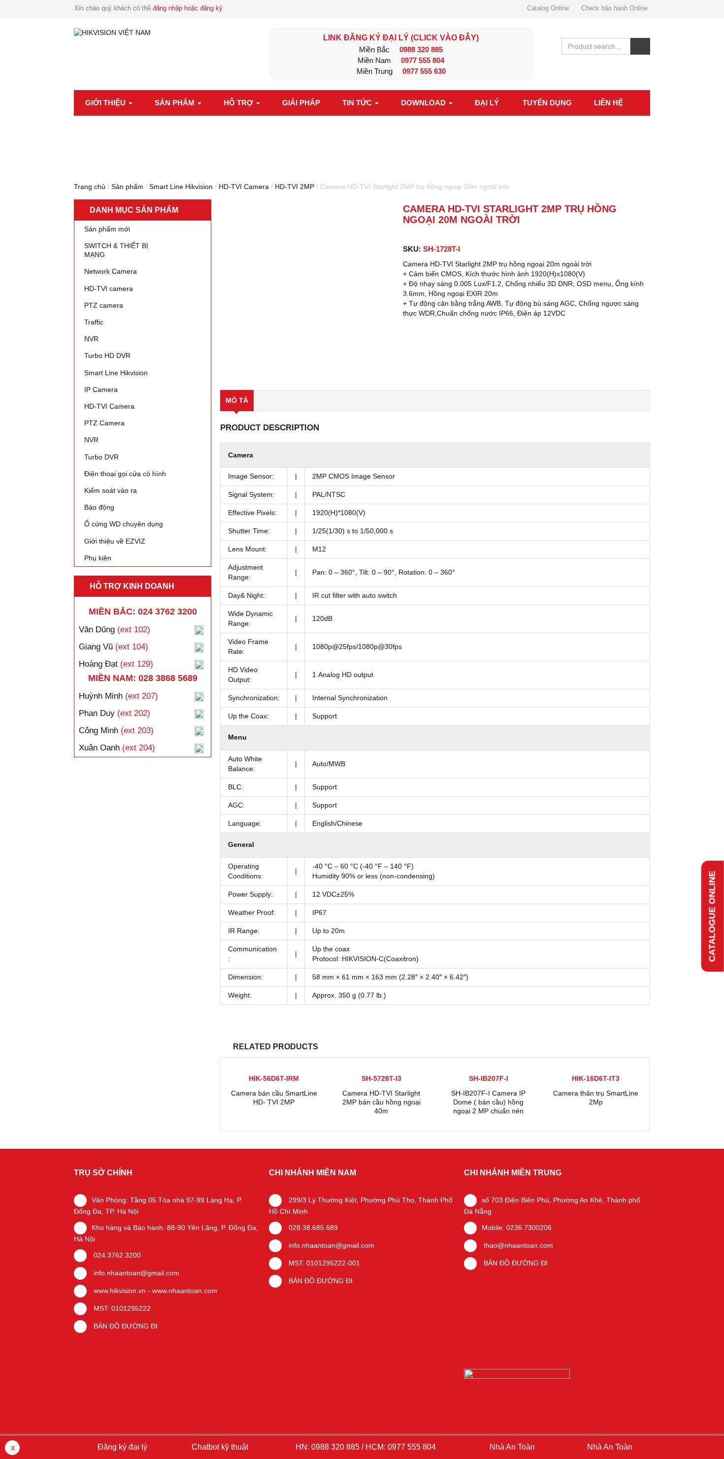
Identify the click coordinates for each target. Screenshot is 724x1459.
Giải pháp (301, 102)
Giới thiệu (106, 102)
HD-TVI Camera (244, 187)
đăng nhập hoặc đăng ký (188, 8)
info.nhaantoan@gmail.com (135, 1273)
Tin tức (358, 102)
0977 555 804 (422, 60)
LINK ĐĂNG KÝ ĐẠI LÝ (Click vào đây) (401, 37)
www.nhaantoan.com (184, 1291)
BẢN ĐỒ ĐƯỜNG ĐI (125, 1326)
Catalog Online (548, 8)
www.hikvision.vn (119, 1291)
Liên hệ (608, 102)
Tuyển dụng (547, 102)
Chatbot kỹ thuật (219, 1447)
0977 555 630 (424, 71)
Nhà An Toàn (512, 1447)
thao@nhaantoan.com (517, 1245)
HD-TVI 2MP (294, 187)
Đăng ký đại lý (121, 1447)
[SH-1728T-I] (307, 290)
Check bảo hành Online (614, 8)
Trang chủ (89, 187)
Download (424, 102)
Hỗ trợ (239, 102)
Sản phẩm (176, 102)
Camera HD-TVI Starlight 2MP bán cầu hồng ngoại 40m (381, 1102)
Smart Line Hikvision (181, 187)
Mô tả (237, 400)
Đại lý (487, 102)
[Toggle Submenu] (193, 250)
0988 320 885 (421, 49)
